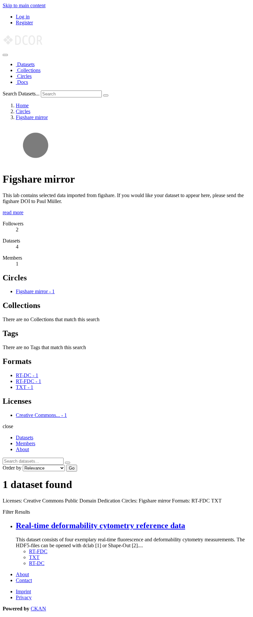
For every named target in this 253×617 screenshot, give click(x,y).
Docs (22, 82)
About (22, 449)
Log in (23, 16)
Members (25, 443)
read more (13, 212)
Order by (12, 468)
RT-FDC (38, 551)
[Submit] (105, 95)
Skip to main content (24, 5)
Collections (28, 70)
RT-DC (36, 563)
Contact (24, 580)
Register (24, 22)
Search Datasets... (21, 93)
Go (71, 468)
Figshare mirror (32, 117)
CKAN (38, 608)
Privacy (24, 597)
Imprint (23, 591)
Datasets (25, 64)
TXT (34, 557)
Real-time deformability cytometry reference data (100, 525)
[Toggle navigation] (5, 55)
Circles (24, 76)
